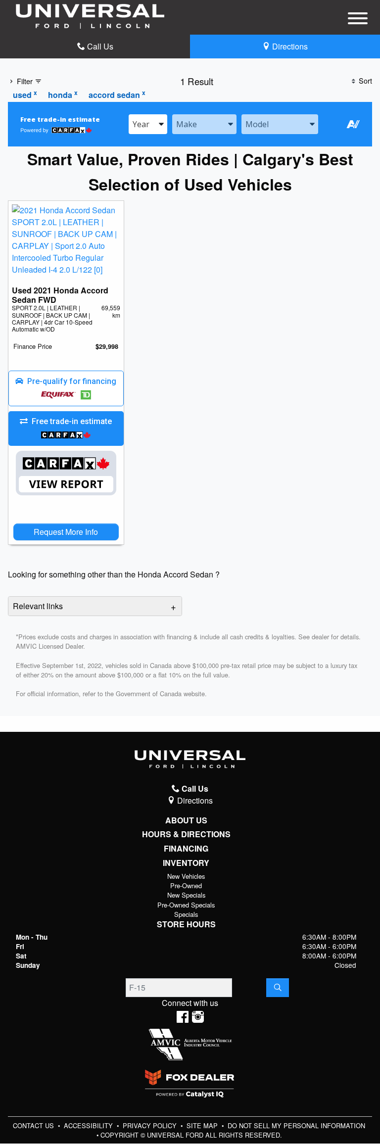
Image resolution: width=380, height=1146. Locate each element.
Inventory (186, 863)
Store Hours (186, 924)
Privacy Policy (151, 1125)
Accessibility (89, 1125)
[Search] (277, 987)
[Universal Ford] (90, 15)
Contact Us (34, 1125)
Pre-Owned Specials (186, 904)
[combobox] (148, 124)
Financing (186, 848)
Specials (186, 914)
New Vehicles (186, 876)
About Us (186, 820)
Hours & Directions (186, 834)
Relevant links (38, 606)
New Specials (186, 895)
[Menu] (357, 20)
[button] (66, 388)
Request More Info (66, 531)
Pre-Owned (186, 885)
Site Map (203, 1125)
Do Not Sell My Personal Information (296, 1125)
